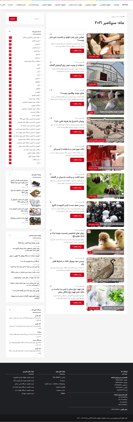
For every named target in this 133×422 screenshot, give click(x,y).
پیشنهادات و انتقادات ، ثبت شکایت (55, 384)
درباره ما (10, 5)
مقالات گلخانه (36, 95)
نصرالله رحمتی (37, 340)
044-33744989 (122, 397)
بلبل (38, 72)
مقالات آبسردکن (35, 112)
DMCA (63, 393)
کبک (38, 85)
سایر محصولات (21, 5)
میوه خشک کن (34, 5)
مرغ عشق (37, 51)
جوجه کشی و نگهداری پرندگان (31, 37)
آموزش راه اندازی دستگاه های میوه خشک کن (27, 136)
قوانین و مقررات (60, 387)
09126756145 (118, 385)
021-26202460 (123, 402)
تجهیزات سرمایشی (91, 5)
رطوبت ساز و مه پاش (76, 5)
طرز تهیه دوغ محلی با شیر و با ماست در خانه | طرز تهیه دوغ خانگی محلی (68, 291)
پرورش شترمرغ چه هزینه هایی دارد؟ (69, 121)
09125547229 (120, 390)
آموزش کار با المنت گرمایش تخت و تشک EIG (18, 210)
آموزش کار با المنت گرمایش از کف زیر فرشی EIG (19, 201)
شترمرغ (37, 78)
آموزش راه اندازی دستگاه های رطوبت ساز (28, 133)
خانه (121, 17)
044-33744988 (122, 400)
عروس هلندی (36, 41)
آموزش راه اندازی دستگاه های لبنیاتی (29, 146)
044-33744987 (122, 405)
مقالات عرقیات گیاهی (33, 153)
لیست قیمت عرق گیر (28, 393)
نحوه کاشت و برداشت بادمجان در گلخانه (67, 177)
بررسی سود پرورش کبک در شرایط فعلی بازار (68, 263)
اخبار (38, 163)
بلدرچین (37, 44)
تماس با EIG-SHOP (59, 377)
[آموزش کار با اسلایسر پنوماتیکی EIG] (35, 221)
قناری (38, 68)
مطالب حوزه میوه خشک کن (32, 150)
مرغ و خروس (36, 48)
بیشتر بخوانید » (77, 51)
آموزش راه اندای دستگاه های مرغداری (29, 139)
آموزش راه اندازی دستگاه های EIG (30, 119)
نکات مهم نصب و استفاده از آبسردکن (69, 149)
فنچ (39, 65)
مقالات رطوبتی (35, 105)
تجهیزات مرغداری (60, 5)
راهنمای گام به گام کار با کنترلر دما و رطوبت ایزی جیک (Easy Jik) (19, 182)
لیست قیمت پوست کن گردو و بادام (23, 381)
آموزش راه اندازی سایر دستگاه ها (30, 126)
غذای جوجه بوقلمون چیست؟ (72, 93)
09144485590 (119, 383)
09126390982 (119, 388)
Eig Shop (125, 5)
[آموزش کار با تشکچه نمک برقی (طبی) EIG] (35, 193)
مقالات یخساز (36, 115)
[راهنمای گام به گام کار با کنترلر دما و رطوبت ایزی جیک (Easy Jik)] (35, 183)
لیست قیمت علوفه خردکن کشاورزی (23, 377)
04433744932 (115, 410)
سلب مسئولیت (60, 390)
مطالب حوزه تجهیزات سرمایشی (31, 109)
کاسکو (38, 54)
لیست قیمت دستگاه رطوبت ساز (24, 390)
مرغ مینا (37, 58)
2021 (118, 17)
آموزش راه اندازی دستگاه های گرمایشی (28, 122)
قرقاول (38, 89)
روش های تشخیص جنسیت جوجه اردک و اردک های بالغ (67, 235)
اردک (38, 75)
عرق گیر (117, 5)
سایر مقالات (36, 160)
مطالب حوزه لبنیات (34, 99)
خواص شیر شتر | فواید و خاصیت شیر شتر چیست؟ (66, 39)
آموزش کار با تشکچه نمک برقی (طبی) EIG (19, 191)
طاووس (37, 92)
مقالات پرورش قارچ (34, 156)
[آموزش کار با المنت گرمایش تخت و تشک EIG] (35, 212)
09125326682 (119, 380)
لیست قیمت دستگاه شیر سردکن (24, 384)
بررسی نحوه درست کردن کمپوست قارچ (68, 205)
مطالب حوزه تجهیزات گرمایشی (31, 102)
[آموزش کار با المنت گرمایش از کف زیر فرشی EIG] (35, 202)
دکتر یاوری (38, 316)
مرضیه (39, 332)
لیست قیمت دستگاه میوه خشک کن (23, 387)
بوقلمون (37, 82)
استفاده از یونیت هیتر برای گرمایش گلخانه (67, 65)
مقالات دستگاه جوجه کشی (32, 61)
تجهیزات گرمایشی (106, 5)
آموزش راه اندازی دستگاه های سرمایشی (28, 143)
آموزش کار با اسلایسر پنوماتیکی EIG (19, 219)
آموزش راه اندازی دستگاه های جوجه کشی (28, 129)
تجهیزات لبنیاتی (47, 5)
